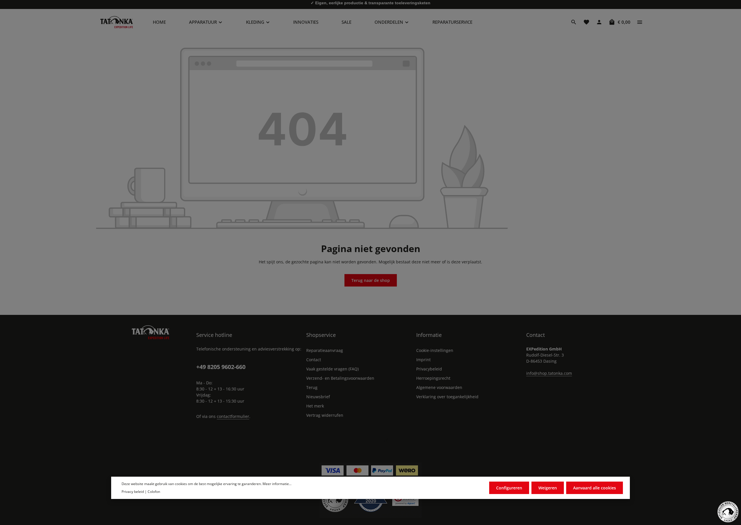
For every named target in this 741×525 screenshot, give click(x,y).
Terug (312, 387)
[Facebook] (355, 441)
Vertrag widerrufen (324, 415)
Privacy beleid (133, 491)
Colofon (154, 491)
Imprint (423, 359)
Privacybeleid (429, 369)
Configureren (509, 487)
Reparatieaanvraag (324, 350)
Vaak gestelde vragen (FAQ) (332, 369)
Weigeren (547, 487)
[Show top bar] (639, 22)
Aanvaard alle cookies (594, 487)
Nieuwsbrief (318, 396)
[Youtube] (370, 441)
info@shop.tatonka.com (549, 373)
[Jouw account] (599, 22)
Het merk (315, 406)
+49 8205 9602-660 (220, 367)
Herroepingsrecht (433, 378)
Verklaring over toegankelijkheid (447, 396)
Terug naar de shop (370, 280)
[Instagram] (385, 441)
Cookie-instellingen (434, 350)
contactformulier (233, 416)
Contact (313, 359)
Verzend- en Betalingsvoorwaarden (340, 378)
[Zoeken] (573, 22)
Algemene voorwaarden (439, 387)
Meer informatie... (277, 483)
